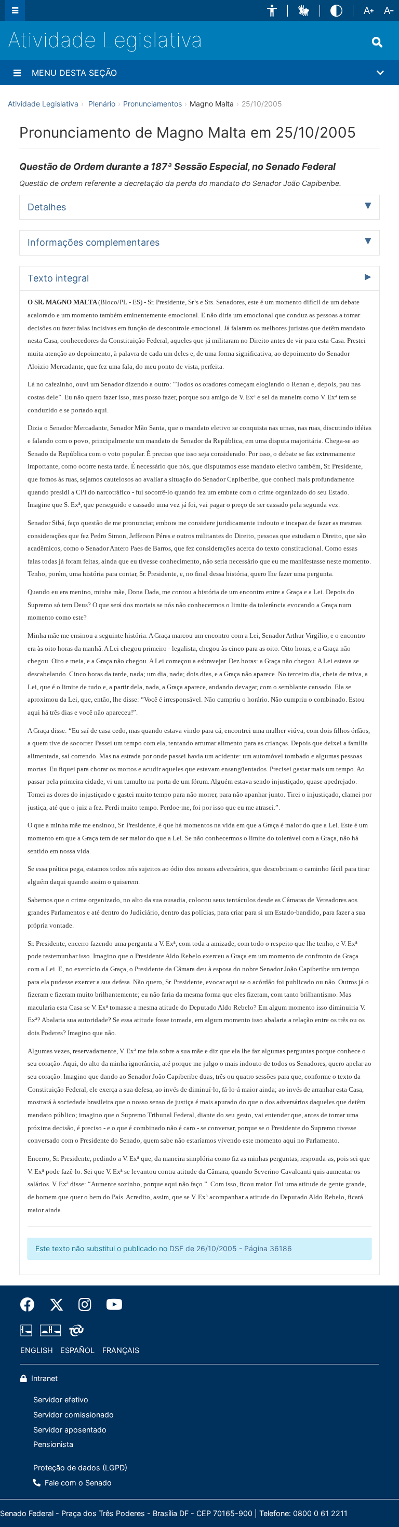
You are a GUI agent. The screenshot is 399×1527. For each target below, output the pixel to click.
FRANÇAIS (120, 1350)
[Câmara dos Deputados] (28, 1330)
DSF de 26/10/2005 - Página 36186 (230, 1248)
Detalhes (47, 207)
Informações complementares (93, 242)
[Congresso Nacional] (50, 1330)
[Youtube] (111, 1305)
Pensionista (53, 1444)
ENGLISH (36, 1350)
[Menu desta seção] (17, 73)
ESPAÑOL (77, 1350)
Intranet (43, 1378)
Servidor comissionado (73, 1414)
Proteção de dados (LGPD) (80, 1467)
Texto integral (58, 278)
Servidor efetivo (60, 1399)
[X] (56, 1305)
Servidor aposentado (70, 1429)
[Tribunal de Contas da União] (74, 1330)
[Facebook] (31, 1305)
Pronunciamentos (152, 103)
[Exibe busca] (377, 42)
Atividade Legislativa (105, 39)
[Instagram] (85, 1305)
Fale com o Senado (77, 1482)
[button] (272, 11)
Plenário (101, 103)
